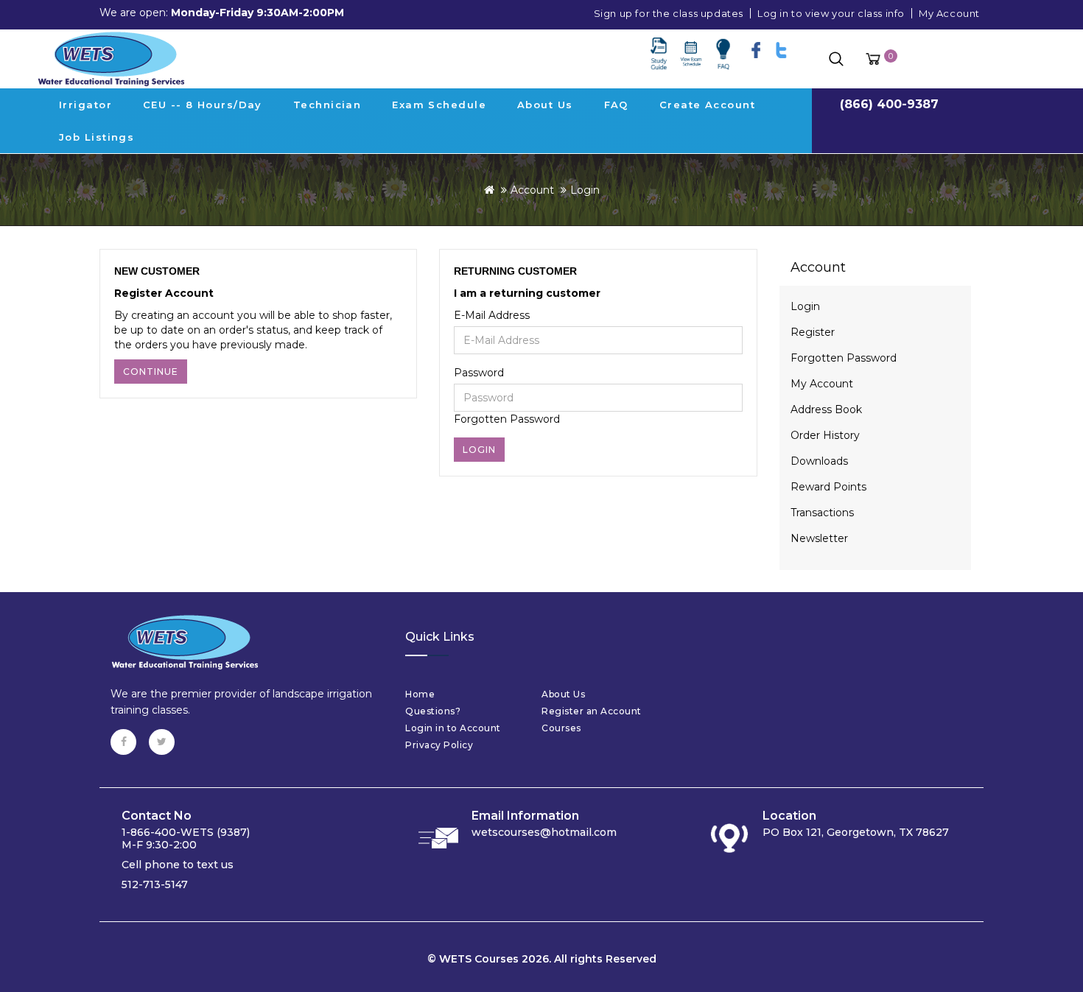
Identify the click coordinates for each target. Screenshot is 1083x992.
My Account (949, 13)
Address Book (826, 409)
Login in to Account (453, 728)
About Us (545, 104)
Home (420, 694)
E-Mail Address (492, 315)
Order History (825, 435)
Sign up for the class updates (668, 13)
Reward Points (828, 486)
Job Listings (96, 137)
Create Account (707, 104)
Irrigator (85, 104)
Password (479, 372)
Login (585, 190)
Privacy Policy (439, 744)
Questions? (432, 711)
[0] (873, 59)
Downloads (819, 461)
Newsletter (819, 538)
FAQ (616, 104)
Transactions (822, 512)
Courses (561, 728)
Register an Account (592, 711)
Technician (327, 104)
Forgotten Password (507, 419)
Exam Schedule (439, 104)
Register (813, 332)
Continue (150, 371)
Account (532, 190)
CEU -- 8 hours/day (202, 104)
